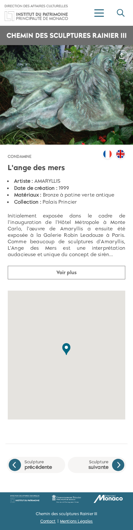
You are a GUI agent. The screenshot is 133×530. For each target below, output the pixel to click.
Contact (48, 521)
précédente (38, 464)
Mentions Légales (76, 521)
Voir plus (66, 272)
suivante (98, 464)
